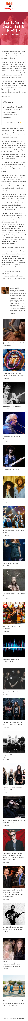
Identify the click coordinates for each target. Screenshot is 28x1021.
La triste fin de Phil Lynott (11, 469)
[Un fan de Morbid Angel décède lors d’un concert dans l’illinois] (14, 719)
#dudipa (13, 112)
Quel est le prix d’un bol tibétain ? (13, 343)
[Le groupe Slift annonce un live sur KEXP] (14, 751)
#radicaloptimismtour (11, 115)
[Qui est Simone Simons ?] (14, 560)
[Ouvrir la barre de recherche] (20, 5)
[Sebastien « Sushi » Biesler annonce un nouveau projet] (14, 817)
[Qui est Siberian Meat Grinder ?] (14, 688)
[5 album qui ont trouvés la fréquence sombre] (14, 655)
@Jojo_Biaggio (8, 102)
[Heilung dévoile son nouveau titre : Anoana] (14, 590)
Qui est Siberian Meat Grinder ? (12, 692)
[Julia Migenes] (9, 6)
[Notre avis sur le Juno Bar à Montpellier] (14, 623)
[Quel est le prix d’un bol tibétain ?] (14, 339)
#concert (6, 112)
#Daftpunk (7, 117)
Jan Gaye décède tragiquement (12, 500)
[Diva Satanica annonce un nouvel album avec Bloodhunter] (14, 784)
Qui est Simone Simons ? (10, 563)
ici (14, 209)
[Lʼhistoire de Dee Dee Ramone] (14, 402)
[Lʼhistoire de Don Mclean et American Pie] (14, 433)
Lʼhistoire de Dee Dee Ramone (12, 406)
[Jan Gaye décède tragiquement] (14, 496)
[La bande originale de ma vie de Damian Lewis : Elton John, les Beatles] (14, 923)
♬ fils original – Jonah (11, 122)
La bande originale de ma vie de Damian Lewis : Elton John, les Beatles (13, 929)
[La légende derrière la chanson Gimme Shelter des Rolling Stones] (14, 370)
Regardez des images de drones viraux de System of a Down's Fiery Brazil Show (14, 278)
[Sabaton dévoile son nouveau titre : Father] (14, 527)
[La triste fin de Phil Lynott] (14, 466)
